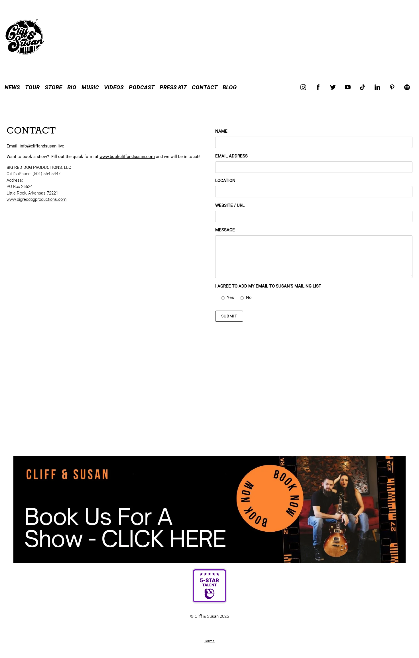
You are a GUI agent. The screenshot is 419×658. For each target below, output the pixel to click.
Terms (209, 641)
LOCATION (225, 180)
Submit (229, 316)
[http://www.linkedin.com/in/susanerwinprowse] (377, 87)
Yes (230, 297)
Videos (114, 87)
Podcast (141, 87)
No (249, 297)
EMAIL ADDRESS (231, 156)
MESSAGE (225, 229)
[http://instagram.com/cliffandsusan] (303, 87)
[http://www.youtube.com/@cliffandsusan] (348, 87)
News (12, 87)
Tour (32, 87)
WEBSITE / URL (230, 205)
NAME (221, 131)
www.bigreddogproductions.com (36, 199)
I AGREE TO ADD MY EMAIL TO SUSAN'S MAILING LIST (268, 286)
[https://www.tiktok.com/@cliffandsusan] (362, 87)
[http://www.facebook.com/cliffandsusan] (318, 87)
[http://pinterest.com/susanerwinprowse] (392, 87)
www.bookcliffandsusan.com (127, 156)
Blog (230, 87)
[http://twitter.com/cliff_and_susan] (333, 87)
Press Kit (173, 87)
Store (53, 87)
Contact (204, 87)
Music (90, 87)
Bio (71, 87)
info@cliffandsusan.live (42, 146)
